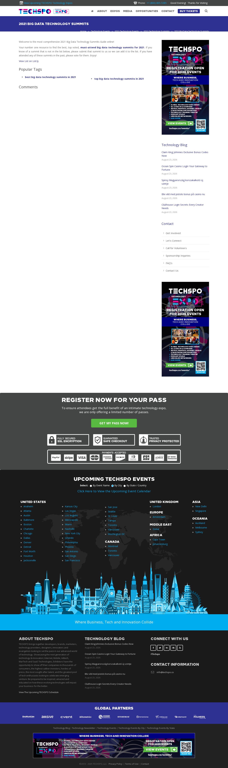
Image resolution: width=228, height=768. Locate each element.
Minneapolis (71, 519)
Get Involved (173, 233)
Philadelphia (71, 542)
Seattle (112, 511)
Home (83, 31)
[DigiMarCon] (28, 720)
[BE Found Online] (123, 720)
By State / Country (136, 485)
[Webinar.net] (161, 720)
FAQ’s (169, 263)
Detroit (27, 546)
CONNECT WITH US (169, 639)
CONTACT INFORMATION (175, 664)
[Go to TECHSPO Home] (44, 11)
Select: (84, 485)
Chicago (28, 533)
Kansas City (71, 506)
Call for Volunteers (176, 248)
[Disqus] (85, 138)
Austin (27, 515)
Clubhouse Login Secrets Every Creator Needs (108, 683)
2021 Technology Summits (157, 31)
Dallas (27, 537)
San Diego (70, 555)
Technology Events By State (161, 728)
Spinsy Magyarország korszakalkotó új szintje (108, 663)
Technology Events (100, 31)
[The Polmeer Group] (199, 720)
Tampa (112, 520)
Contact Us (172, 270)
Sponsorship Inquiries (178, 255)
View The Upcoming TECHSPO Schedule (39, 692)
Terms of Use (132, 763)
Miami (68, 524)
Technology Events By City (132, 728)
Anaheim (28, 506)
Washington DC (116, 534)
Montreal (113, 546)
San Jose (112, 507)
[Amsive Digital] (47, 720)
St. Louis (112, 516)
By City (118, 485)
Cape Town (159, 539)
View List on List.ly (29, 61)
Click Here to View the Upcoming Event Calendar (114, 491)
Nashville (70, 528)
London (157, 506)
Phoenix (69, 546)
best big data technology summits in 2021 (50, 77)
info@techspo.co (165, 672)
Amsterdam (159, 516)
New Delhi (200, 506)
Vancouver (113, 529)
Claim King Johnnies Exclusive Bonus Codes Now (109, 643)
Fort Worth (29, 551)
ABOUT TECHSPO (36, 639)
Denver (27, 542)
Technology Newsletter (83, 728)
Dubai (156, 529)
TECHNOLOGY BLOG (105, 639)
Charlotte (29, 528)
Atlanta (27, 510)
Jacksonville (30, 560)
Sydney (199, 532)
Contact (168, 223)
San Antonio (71, 551)
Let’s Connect (173, 240)
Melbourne (201, 527)
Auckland (200, 523)
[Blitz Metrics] (85, 720)
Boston (28, 524)
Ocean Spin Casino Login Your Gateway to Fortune (110, 653)
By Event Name (101, 485)
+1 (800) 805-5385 (152, 2)
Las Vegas (70, 510)
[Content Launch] (180, 720)
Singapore (200, 510)
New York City (72, 533)
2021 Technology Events (127, 31)
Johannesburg (160, 544)
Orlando (69, 537)
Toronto (112, 525)
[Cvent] (66, 720)
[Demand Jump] (142, 720)
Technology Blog (174, 145)
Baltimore (29, 519)
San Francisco (72, 560)
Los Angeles (71, 515)
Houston (28, 555)
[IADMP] (104, 720)
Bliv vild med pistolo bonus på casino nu (183, 194)
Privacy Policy (115, 763)
